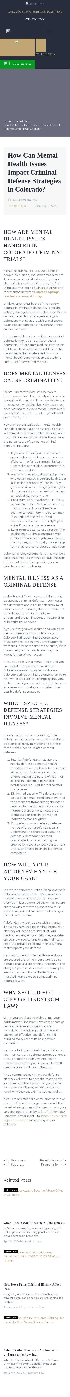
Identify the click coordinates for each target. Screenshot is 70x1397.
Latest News (23, 121)
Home (7, 121)
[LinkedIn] (19, 1138)
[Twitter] (12, 1138)
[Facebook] (6, 1138)
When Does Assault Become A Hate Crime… (34, 1223)
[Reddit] (26, 1138)
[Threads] (32, 1138)
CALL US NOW (46, 54)
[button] (48, 31)
